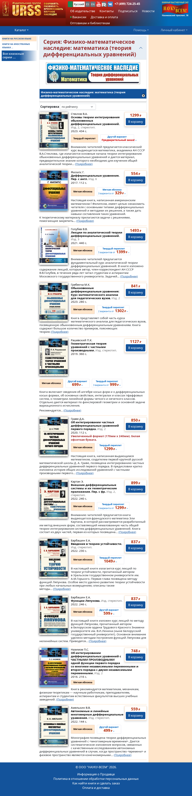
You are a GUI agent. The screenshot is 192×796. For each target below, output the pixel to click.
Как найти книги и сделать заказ (96, 783)
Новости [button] (148, 11)
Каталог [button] (20, 30)
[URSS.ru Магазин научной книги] (33, 9)
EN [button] (93, 4)
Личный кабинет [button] (173, 30)
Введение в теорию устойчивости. (96, 545)
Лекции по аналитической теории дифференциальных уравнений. (96, 235)
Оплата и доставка (96, 788)
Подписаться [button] (127, 11)
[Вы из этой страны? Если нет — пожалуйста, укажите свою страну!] (70, 4)
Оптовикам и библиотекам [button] (90, 23)
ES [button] (87, 4)
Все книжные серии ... (13, 55)
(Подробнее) (84, 164)
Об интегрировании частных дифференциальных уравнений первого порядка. (95, 425)
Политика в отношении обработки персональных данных (96, 779)
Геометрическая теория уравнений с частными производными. (94, 347)
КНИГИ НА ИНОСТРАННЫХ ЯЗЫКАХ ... (16, 46)
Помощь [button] (140, 30)
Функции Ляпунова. (96, 600)
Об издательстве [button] (82, 11)
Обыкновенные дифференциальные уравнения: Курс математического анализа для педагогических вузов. (95, 293)
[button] (98, 4)
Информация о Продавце (96, 774)
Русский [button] (79, 4)
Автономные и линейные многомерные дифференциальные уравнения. (97, 714)
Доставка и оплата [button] (104, 17)
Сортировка (49, 106)
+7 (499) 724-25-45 (127, 4)
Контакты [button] (107, 11)
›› (119, 138)
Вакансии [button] (79, 17)
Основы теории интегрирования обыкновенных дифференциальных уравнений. (95, 122)
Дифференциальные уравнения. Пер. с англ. (95, 177)
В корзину (135, 122)
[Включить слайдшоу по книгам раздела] (98, 107)
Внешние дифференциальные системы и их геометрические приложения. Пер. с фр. (94, 490)
